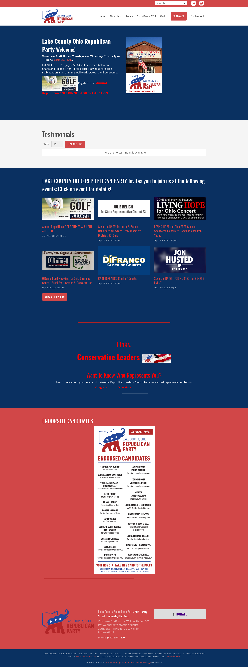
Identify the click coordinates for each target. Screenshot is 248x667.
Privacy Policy (173, 656)
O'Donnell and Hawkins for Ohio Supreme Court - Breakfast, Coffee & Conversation (67, 280)
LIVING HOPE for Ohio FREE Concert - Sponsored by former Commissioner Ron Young (178, 230)
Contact (164, 16)
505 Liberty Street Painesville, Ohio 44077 (122, 614)
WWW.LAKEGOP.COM (86, 656)
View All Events (55, 297)
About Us (114, 16)
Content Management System (119, 662)
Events (129, 16)
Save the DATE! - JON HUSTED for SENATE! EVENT (179, 280)
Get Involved (197, 16)
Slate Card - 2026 (146, 16)
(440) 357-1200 (63, 60)
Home (102, 16)
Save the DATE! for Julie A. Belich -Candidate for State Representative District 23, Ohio (119, 230)
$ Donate (178, 16)
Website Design (143, 662)
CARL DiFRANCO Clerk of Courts (117, 278)
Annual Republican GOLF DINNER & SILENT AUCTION (67, 228)
